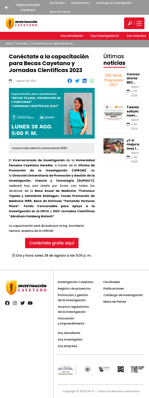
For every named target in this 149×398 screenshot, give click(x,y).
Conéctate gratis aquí (51, 243)
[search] (130, 23)
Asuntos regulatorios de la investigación (73, 309)
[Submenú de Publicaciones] (91, 3)
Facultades (57, 3)
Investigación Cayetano (75, 282)
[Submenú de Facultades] (66, 3)
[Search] (130, 23)
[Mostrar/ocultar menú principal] (138, 23)
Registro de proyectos (74, 288)
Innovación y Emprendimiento (71, 321)
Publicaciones (80, 3)
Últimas (114, 60)
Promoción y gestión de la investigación (73, 297)
